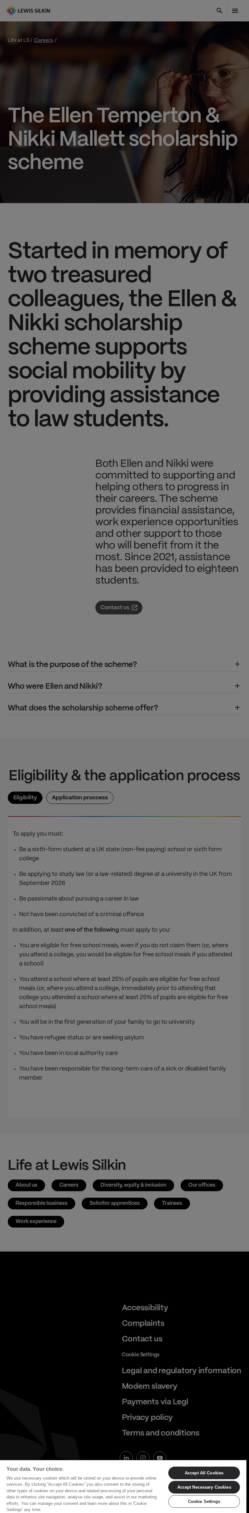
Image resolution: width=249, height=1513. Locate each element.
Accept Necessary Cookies (204, 1487)
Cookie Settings (204, 1501)
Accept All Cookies (204, 1473)
